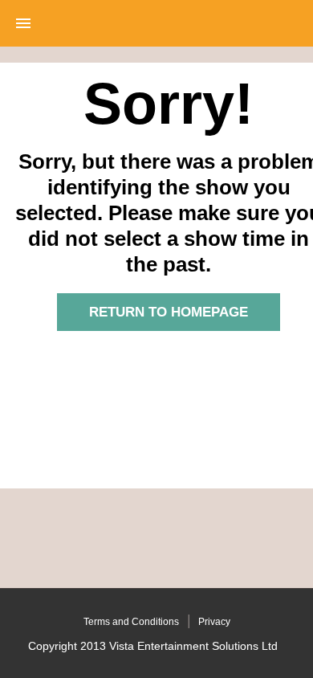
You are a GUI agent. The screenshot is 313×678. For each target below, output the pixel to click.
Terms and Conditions (131, 621)
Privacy (214, 621)
